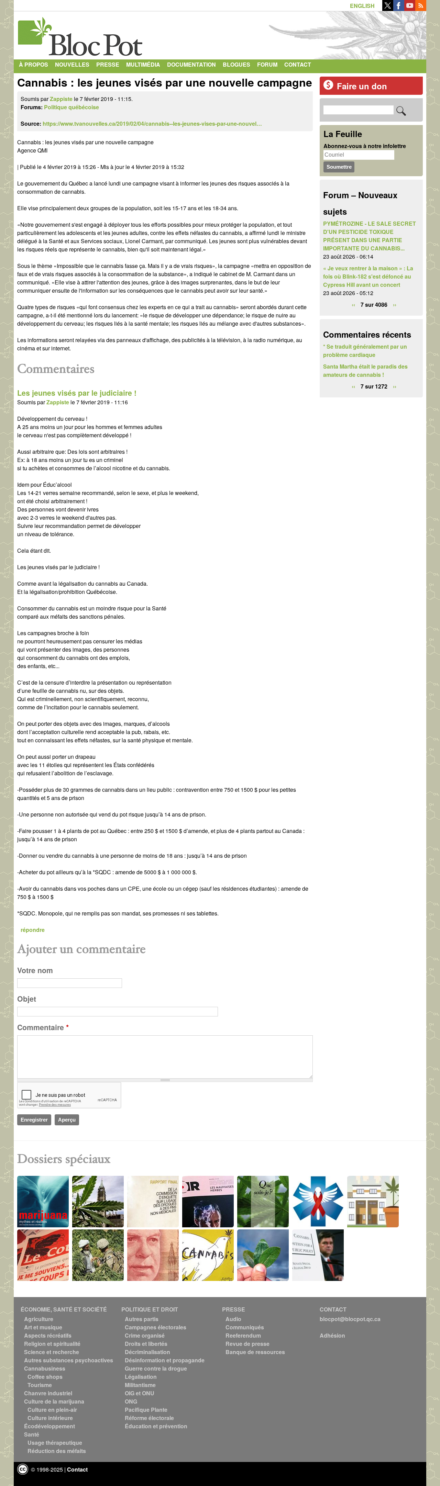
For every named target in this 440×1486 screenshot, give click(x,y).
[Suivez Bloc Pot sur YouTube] (409, 9)
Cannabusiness (44, 1368)
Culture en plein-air (52, 1410)
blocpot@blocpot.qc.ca (350, 1319)
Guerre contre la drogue (156, 1368)
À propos (33, 64)
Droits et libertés (146, 1344)
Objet (26, 998)
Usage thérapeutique (55, 1442)
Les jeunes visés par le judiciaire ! (76, 392)
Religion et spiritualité (52, 1344)
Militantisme (140, 1385)
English (362, 6)
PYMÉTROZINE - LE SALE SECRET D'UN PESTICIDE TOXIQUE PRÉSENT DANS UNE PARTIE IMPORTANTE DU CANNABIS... (369, 235)
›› (394, 304)
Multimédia (143, 64)
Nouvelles (72, 64)
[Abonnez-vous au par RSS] (420, 9)
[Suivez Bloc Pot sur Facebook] (398, 9)
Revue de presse (248, 1344)
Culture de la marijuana (54, 1401)
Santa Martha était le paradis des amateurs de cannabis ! (365, 370)
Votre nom (35, 970)
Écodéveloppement (49, 1426)
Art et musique (43, 1327)
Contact (297, 64)
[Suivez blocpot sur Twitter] (387, 9)
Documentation (191, 64)
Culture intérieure (50, 1418)
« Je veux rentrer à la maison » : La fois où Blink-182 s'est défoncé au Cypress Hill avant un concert (368, 276)
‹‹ (353, 304)
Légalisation (141, 1377)
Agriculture (38, 1319)
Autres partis (141, 1319)
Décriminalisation (147, 1352)
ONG (131, 1401)
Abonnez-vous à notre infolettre (364, 146)
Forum (267, 64)
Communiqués (245, 1327)
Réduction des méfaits (57, 1451)
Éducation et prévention (156, 1426)
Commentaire (43, 1027)
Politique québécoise (71, 107)
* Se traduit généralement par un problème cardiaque (365, 350)
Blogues (236, 64)
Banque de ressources (255, 1352)
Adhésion (332, 1335)
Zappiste (61, 99)
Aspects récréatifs (48, 1335)
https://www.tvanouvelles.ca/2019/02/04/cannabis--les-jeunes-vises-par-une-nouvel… (152, 123)
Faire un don (362, 86)
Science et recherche (51, 1352)
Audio (233, 1319)
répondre (33, 930)
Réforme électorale (149, 1418)
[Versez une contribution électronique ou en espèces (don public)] (328, 88)
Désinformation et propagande (165, 1360)
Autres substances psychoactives (68, 1360)
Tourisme (40, 1385)
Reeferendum (243, 1335)
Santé (31, 1434)
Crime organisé (145, 1335)
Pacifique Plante (146, 1410)
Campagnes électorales (155, 1327)
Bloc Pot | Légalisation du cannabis (80, 33)
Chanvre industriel (48, 1393)
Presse (107, 64)
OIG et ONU (139, 1393)
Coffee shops (45, 1377)
